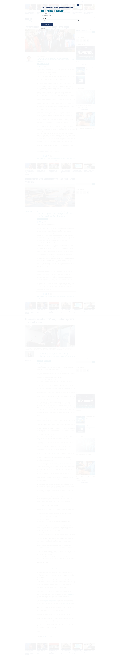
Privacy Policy (43, 28)
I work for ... (44, 18)
